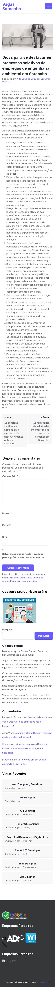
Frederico (7, 759)
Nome (6, 513)
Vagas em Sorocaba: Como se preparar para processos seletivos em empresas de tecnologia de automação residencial (27, 664)
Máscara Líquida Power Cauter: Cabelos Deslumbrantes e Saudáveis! (24, 653)
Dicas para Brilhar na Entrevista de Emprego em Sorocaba (25, 748)
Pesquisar (7, 629)
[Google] (15, 915)
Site (4, 537)
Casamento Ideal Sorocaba (17, 744)
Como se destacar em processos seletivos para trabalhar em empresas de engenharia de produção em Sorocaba (26, 677)
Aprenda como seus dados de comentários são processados (22, 579)
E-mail (6, 525)
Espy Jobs (44, 982)
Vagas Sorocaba (11, 6)
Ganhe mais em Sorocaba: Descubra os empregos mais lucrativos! (27, 722)
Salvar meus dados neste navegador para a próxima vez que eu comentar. (23, 555)
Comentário (10, 476)
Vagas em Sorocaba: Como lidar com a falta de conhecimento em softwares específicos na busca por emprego (26, 699)
